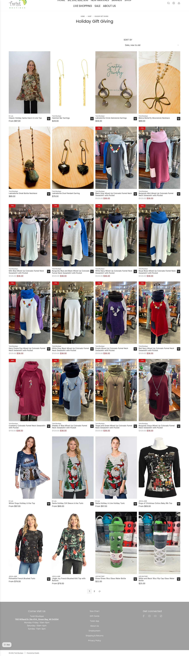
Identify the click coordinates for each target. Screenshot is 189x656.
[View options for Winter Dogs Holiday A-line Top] (48, 510)
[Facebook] (143, 622)
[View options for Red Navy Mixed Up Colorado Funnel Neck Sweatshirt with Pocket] (178, 355)
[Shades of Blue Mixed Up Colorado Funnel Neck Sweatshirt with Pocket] (73, 396)
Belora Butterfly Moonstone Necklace (154, 125)
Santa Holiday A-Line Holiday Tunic (110, 510)
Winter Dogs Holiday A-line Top (22, 510)
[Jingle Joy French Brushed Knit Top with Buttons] (73, 549)
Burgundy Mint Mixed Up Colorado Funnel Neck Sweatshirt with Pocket (156, 201)
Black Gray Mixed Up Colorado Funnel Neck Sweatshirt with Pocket (113, 201)
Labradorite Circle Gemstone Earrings (111, 125)
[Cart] (179, 9)
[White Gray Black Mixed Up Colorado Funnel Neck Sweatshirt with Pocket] (73, 319)
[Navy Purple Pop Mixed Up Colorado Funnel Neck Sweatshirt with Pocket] (29, 319)
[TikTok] (161, 622)
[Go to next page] (99, 597)
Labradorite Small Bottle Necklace (23, 200)
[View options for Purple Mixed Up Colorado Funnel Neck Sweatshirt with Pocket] (135, 355)
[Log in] (173, 9)
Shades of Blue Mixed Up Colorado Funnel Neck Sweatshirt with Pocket (69, 433)
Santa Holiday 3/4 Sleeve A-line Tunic (67, 510)
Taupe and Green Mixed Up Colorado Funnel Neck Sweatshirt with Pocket (113, 433)
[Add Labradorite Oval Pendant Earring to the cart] (92, 200)
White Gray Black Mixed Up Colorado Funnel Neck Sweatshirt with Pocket (70, 356)
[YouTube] (155, 622)
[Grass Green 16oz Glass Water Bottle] (116, 549)
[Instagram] (149, 622)
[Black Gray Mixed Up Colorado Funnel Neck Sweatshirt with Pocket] (116, 164)
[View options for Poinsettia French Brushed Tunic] (48, 585)
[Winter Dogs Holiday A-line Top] (29, 474)
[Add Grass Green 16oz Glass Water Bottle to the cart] (135, 585)
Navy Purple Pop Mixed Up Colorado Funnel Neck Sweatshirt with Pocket (27, 356)
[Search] (168, 9)
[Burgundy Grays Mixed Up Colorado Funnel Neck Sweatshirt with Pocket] (159, 396)
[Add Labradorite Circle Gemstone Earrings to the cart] (135, 125)
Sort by (128, 46)
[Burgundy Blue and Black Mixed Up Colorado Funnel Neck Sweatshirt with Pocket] (73, 242)
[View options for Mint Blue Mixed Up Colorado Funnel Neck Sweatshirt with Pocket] (48, 278)
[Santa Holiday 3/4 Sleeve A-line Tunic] (73, 474)
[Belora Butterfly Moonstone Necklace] (159, 89)
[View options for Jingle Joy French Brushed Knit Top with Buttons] (92, 585)
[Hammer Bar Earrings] (73, 89)
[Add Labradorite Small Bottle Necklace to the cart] (48, 200)
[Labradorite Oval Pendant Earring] (73, 164)
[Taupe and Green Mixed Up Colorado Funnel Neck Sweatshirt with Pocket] (116, 396)
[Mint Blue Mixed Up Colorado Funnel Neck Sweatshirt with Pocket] (29, 242)
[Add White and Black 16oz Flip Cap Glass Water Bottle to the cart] (178, 585)
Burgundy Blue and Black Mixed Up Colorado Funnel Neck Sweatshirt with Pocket (70, 278)
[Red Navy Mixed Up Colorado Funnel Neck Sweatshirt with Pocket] (159, 319)
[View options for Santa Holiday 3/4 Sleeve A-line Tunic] (92, 510)
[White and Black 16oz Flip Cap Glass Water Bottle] (159, 549)
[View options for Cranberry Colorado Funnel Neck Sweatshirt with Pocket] (48, 432)
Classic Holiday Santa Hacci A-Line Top (25, 125)
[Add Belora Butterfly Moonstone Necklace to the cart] (178, 125)
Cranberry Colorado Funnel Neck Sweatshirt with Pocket (27, 433)
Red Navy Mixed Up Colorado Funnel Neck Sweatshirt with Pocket (156, 356)
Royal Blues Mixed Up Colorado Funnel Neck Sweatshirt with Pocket (157, 278)
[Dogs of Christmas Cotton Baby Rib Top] (159, 474)
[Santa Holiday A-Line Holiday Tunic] (116, 474)
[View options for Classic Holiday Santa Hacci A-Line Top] (48, 125)
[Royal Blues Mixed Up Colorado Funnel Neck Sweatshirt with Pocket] (159, 242)
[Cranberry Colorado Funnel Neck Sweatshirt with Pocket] (29, 396)
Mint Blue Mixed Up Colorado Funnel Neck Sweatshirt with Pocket (26, 278)
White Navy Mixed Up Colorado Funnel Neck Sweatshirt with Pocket (113, 278)
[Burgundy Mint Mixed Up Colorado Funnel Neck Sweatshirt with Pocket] (159, 164)
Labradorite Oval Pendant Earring (66, 200)
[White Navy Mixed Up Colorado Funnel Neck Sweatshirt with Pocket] (116, 242)
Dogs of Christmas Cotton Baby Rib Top (155, 510)
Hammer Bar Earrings (61, 125)
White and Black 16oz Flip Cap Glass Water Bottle (156, 586)
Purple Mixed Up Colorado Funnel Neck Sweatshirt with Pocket (111, 356)
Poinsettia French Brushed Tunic (22, 585)
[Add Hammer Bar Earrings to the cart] (92, 125)
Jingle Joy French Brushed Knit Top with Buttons (68, 586)
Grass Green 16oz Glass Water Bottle (110, 585)
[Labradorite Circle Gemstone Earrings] (116, 89)
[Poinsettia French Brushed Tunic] (29, 549)
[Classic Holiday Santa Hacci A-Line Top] (29, 89)
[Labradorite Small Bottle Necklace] (29, 164)
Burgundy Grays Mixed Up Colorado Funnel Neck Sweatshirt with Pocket (157, 433)
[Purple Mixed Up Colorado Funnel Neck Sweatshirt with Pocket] (116, 319)
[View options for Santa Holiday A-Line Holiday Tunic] (135, 510)
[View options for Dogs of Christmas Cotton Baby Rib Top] (178, 510)
